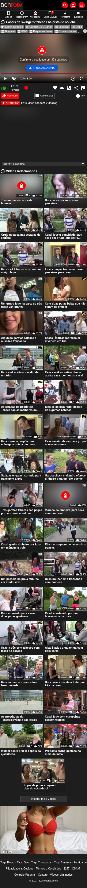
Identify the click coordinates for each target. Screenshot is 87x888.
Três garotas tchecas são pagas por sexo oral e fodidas (21, 511)
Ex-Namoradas (67, 31)
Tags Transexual (41, 862)
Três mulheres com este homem (16, 202)
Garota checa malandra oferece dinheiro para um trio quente (65, 477)
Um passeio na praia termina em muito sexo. (20, 580)
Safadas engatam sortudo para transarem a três (21, 477)
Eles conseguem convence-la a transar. (65, 546)
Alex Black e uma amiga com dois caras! (64, 649)
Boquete (10, 31)
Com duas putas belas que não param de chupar (65, 305)
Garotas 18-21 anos (40, 27)
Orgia (79, 27)
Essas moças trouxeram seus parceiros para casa (64, 271)
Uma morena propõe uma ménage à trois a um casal (18, 443)
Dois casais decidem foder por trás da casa (65, 684)
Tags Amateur (62, 862)
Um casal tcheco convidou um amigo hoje (21, 271)
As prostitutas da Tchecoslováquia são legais (19, 718)
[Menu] (82, 5)
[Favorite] (55, 88)
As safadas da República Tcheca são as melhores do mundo (19, 408)
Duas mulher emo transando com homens (63, 580)
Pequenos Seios (42, 31)
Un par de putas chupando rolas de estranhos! (40, 787)
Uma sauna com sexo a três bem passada (19, 684)
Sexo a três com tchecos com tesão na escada (20, 649)
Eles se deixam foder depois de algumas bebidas (63, 408)
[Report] (83, 88)
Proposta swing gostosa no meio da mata (63, 752)
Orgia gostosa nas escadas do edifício (21, 236)
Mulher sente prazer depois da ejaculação (21, 752)
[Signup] (73, 5)
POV (24, 31)
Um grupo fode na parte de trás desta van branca (21, 305)
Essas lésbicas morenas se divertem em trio (62, 339)
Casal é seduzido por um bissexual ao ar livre (61, 615)
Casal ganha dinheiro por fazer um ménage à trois (21, 546)
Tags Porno (7, 862)
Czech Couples (14, 27)
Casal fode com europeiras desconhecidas (62, 718)
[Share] (76, 88)
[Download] (62, 88)
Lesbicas (64, 27)
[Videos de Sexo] (11, 5)
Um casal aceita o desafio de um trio (19, 374)
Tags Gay (23, 862)
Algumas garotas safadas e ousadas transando (18, 339)
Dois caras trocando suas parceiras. (61, 202)
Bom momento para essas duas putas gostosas (18, 615)
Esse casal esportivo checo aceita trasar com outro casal (64, 374)
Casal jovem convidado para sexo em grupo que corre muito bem (63, 236)
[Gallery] (69, 88)
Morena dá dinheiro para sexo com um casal (64, 511)
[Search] (65, 5)
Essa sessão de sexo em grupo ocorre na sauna (65, 443)
